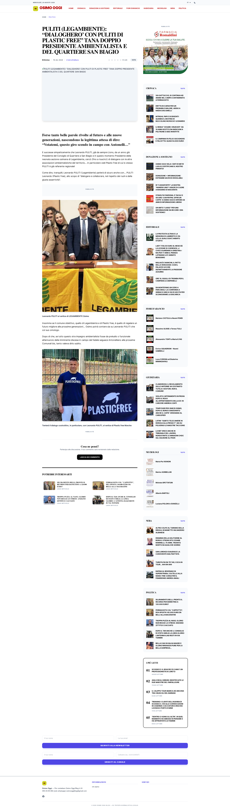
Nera (172, 8)
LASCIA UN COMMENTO (90, 457)
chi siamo (95, 787)
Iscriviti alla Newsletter (115, 745)
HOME (71, 8)
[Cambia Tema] (195, 2)
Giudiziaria (148, 8)
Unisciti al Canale (115, 762)
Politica (182, 8)
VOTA (134, 60)
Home (44, 17)
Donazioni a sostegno (99, 8)
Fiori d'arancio (133, 8)
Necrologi (162, 8)
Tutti (183, 88)
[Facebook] (43, 796)
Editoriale (118, 8)
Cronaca (81, 8)
